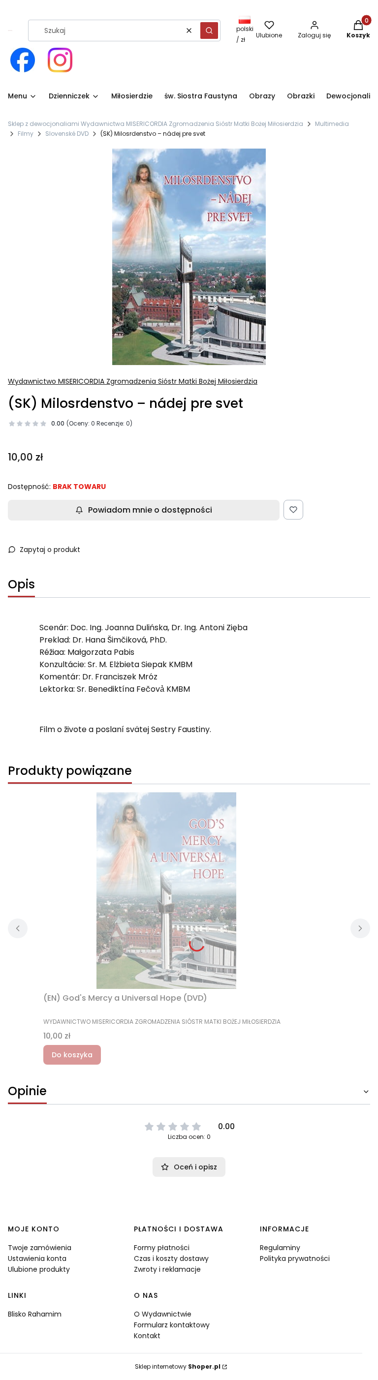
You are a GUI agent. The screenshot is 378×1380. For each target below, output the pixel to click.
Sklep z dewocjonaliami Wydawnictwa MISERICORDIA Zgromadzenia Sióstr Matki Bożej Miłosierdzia (155, 124)
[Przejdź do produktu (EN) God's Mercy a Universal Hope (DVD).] (166, 890)
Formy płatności (161, 1248)
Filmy (25, 133)
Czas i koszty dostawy (171, 1258)
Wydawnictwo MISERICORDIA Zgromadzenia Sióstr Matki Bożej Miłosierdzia (132, 381)
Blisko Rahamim (35, 1314)
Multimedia (332, 124)
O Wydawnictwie (162, 1314)
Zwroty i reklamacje (167, 1269)
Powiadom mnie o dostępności (150, 510)
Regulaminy (280, 1248)
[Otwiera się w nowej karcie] (22, 60)
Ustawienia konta (37, 1258)
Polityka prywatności (295, 1258)
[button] (209, 30)
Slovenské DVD (67, 133)
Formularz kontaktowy (172, 1325)
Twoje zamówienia (39, 1248)
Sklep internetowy (177, 1366)
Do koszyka (72, 1055)
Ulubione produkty (39, 1269)
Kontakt (147, 1336)
